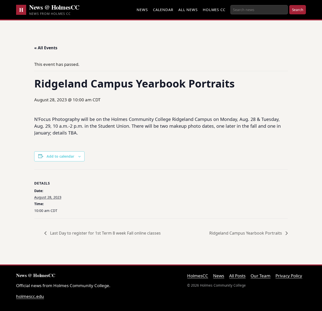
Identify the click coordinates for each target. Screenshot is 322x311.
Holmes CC (214, 9)
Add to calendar (60, 156)
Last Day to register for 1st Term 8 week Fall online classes (105, 233)
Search (297, 9)
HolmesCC (197, 276)
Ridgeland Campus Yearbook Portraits (246, 233)
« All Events (45, 48)
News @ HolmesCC (54, 7)
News (142, 9)
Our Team (260, 276)
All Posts (237, 276)
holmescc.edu (30, 296)
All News (188, 9)
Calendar (163, 9)
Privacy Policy (288, 276)
